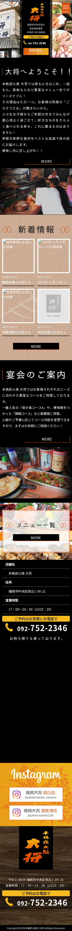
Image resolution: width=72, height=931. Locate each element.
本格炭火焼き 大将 (34, 928)
